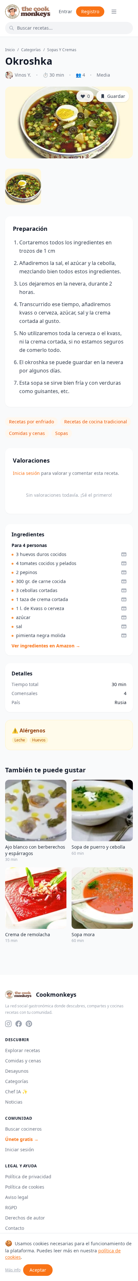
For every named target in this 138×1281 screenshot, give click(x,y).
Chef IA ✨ (16, 1091)
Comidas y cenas (27, 433)
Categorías (31, 49)
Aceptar (38, 1270)
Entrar (65, 11)
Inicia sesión (26, 473)
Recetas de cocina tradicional (95, 422)
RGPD (11, 1207)
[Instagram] (8, 1024)
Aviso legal (16, 1197)
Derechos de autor (25, 1218)
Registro (90, 11)
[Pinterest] (29, 1024)
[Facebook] (18, 1024)
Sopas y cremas (61, 49)
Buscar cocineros (23, 1129)
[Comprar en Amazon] (123, 554)
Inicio (10, 49)
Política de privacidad (28, 1176)
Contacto (14, 1228)
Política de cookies (24, 1187)
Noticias (13, 1102)
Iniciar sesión (19, 1149)
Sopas (61, 433)
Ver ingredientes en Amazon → (46, 646)
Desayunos (17, 1071)
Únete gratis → (22, 1139)
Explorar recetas (22, 1050)
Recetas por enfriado (31, 422)
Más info (13, 1270)
